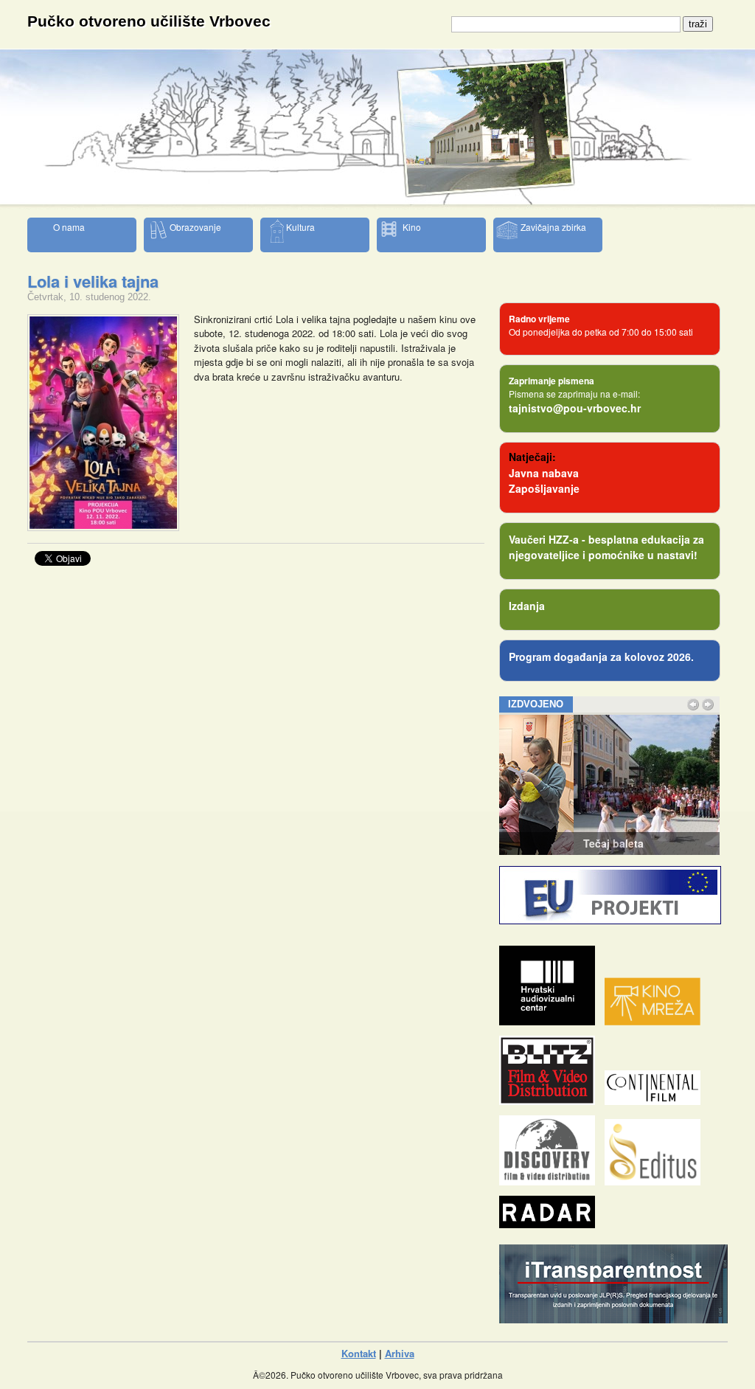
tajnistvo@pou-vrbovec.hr (575, 408)
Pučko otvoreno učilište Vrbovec (149, 21)
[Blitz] (550, 1101)
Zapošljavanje (544, 488)
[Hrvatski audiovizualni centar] (550, 1021)
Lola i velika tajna (93, 281)
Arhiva (399, 1353)
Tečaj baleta (538, 843)
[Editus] (656, 1181)
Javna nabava (544, 472)
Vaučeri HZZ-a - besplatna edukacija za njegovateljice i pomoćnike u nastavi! (606, 547)
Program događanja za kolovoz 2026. (601, 656)
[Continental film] (656, 1101)
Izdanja (527, 605)
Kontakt (358, 1353)
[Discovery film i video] (550, 1181)
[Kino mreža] (656, 1021)
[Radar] (550, 1224)
